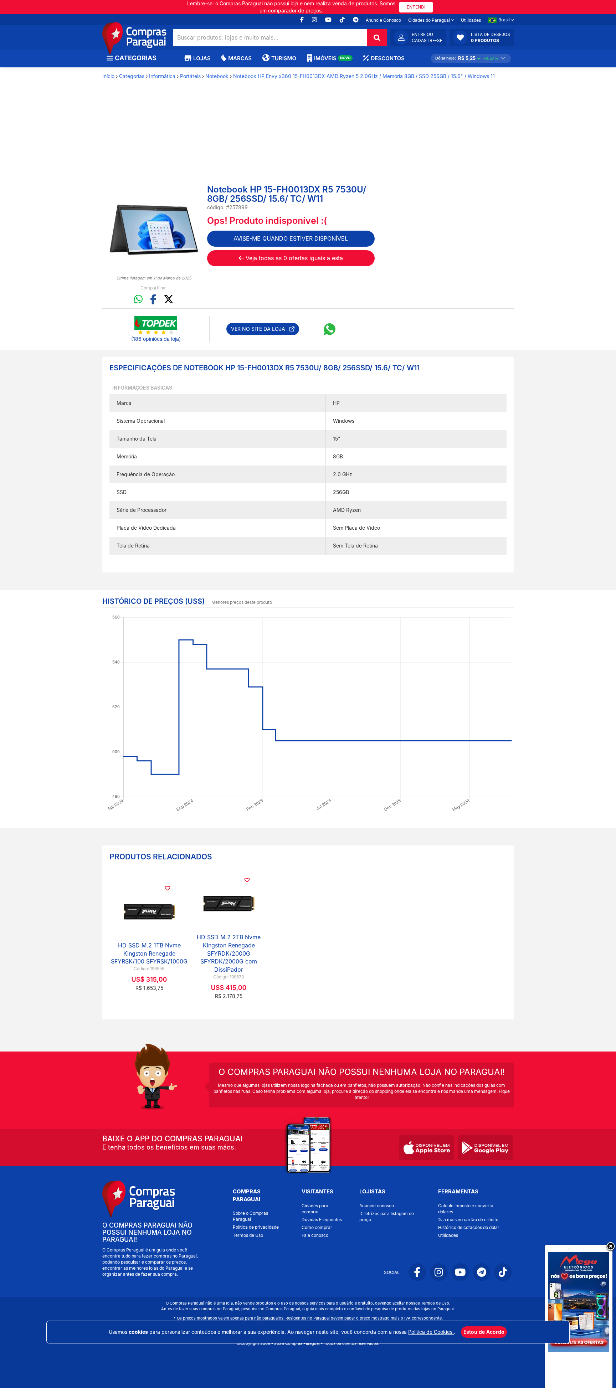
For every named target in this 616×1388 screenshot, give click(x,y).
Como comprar (317, 1227)
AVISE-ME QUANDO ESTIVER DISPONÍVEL (290, 238)
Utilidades (471, 20)
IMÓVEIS (332, 58)
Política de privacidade (256, 1227)
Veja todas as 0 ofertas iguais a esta (293, 258)
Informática (162, 76)
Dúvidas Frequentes (322, 1219)
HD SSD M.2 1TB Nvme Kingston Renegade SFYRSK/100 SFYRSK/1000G (149, 953)
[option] (154, 229)
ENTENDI (416, 7)
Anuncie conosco (376, 1205)
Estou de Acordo (483, 1332)
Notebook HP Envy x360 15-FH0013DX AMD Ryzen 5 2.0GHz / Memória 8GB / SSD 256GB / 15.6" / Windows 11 (364, 76)
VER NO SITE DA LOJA (260, 329)
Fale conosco (315, 1235)
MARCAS (240, 58)
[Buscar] (377, 37)
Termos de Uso (248, 1235)
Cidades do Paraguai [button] (429, 20)
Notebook (217, 76)
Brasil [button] (504, 19)
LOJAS (201, 58)
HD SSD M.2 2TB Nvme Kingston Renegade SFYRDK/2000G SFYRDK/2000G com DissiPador (229, 953)
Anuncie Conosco (383, 20)
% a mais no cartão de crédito (468, 1219)
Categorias (131, 76)
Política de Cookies (431, 1332)
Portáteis (190, 76)
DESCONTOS (387, 58)
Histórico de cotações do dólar (468, 1227)
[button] (481, 37)
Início (108, 76)
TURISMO (283, 58)
